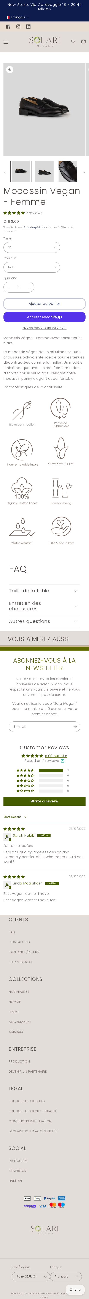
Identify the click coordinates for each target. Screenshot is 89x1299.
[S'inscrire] (75, 726)
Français (61, 1277)
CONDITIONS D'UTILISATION (30, 1121)
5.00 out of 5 (56, 755)
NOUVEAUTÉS (19, 991)
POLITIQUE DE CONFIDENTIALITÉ (33, 1111)
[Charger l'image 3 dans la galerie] (67, 171)
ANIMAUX (16, 1032)
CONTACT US (19, 942)
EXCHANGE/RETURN (24, 952)
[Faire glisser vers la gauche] (5, 172)
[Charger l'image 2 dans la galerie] (44, 171)
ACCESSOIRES (20, 1022)
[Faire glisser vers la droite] (84, 172)
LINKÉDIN (15, 1181)
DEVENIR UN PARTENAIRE (28, 1071)
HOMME (15, 1002)
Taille (7, 238)
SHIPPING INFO (20, 962)
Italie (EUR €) (26, 1277)
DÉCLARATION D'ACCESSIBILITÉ (33, 1131)
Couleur (9, 258)
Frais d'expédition (35, 227)
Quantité (10, 278)
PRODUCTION (19, 1061)
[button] (17, 17)
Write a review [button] (44, 801)
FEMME (14, 1012)
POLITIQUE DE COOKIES (27, 1101)
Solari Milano (26, 1293)
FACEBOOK (17, 1171)
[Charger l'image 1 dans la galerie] (21, 171)
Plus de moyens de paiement (44, 327)
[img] (14, 828)
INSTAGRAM (18, 1161)
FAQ (12, 932)
